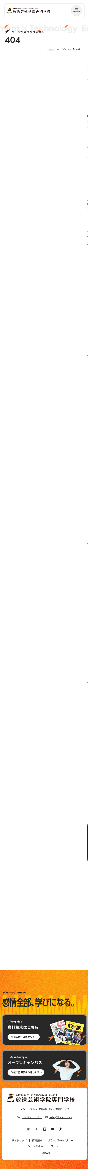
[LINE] (44, 1129)
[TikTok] (60, 1129)
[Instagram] (29, 1129)
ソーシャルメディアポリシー (44, 1146)
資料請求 (37, 1140)
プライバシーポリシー (60, 1140)
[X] (36, 1129)
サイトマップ (19, 1140)
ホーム (51, 49)
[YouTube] (52, 1129)
